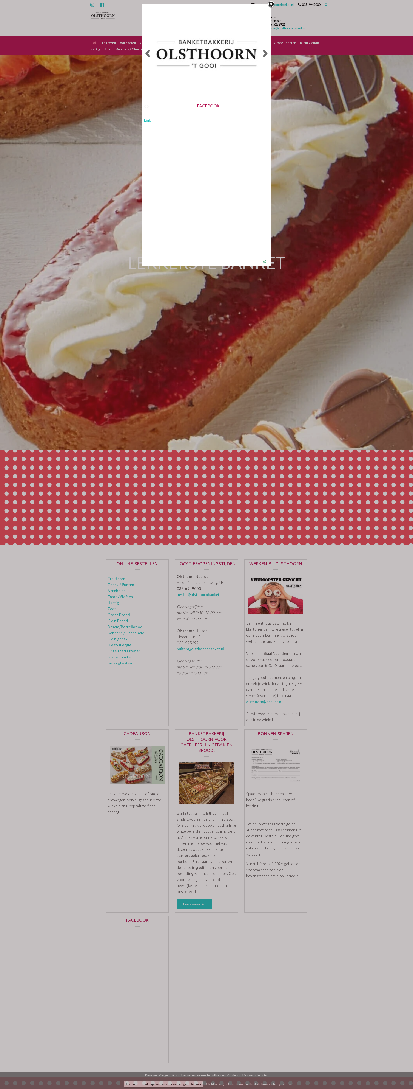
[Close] (271, 4)
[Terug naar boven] (399, 1075)
